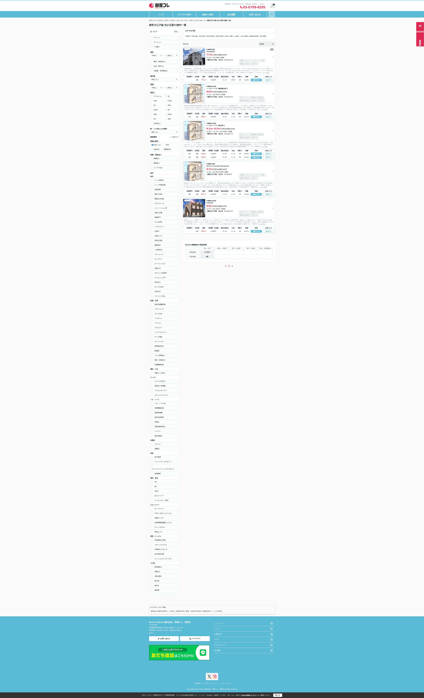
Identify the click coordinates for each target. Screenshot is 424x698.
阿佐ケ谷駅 (229, 36)
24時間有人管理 (160, 540)
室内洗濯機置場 (160, 304)
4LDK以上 (157, 123)
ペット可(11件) (217, 611)
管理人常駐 (158, 240)
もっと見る (266, 72)
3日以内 (156, 149)
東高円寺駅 (210, 36)
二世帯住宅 (158, 250)
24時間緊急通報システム (163, 522)
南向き (157, 585)
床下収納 (158, 457)
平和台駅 (194, 36)
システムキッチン (161, 390)
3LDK (170, 114)
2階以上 (157, 571)
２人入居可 (158, 222)
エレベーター (159, 341)
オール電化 (158, 337)
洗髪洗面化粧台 (160, 426)
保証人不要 (158, 213)
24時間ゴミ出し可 (161, 549)
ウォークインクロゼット (163, 462)
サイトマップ (226, 683)
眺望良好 (158, 245)
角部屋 (157, 590)
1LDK (170, 101)
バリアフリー (159, 226)
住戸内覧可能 (159, 554)
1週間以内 (167, 149)
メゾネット (158, 318)
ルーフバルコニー (161, 332)
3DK (155, 114)
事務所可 (158, 217)
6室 (207, 256)
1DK (155, 101)
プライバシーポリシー (211, 683)
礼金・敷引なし (159, 66)
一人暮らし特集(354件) (176, 611)
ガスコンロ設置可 (161, 273)
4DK (169, 119)
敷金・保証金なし (160, 61)
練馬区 (210, 49)
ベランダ (158, 323)
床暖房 (157, 449)
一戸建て (157, 47)
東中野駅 (263, 36)
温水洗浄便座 (159, 417)
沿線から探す (208, 14)
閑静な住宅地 (159, 199)
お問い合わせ (255, 14)
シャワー (158, 431)
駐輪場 (157, 351)
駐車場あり (158, 567)
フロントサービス (161, 545)
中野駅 (187, 36)
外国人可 (158, 268)
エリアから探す (184, 14)
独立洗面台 (158, 436)
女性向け (158, 291)
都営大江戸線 (212, 60)
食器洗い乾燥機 (160, 386)
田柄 (213, 164)
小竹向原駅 (244, 36)
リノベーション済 (161, 208)
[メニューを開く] (272, 14)
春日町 (214, 86)
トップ (161, 14)
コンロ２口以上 (160, 381)
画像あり (157, 158)
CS (156, 482)
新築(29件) (206, 611)
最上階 (157, 581)
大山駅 (236, 36)
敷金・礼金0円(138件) (193, 611)
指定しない (157, 145)
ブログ (216, 639)
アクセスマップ (219, 645)
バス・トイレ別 (160, 403)
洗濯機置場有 (159, 364)
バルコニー (158, 327)
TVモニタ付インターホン (163, 513)
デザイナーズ (159, 203)
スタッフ (217, 629)
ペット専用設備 (160, 185)
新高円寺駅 (219, 36)
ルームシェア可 (160, 277)
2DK (169, 105)
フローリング (159, 309)
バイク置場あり (160, 355)
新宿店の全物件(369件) (159, 611)
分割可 (157, 231)
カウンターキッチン (161, 395)
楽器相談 (158, 189)
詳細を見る (256, 80)
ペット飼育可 (159, 180)
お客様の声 (218, 634)
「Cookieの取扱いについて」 (249, 695)
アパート (157, 37)
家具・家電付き (160, 360)
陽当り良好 (158, 194)
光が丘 (220, 60)
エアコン (158, 444)
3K (169, 110)
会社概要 (231, 14)
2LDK (156, 110)
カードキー (158, 259)
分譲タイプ (158, 236)
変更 (175, 31)
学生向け (158, 282)
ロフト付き (158, 314)
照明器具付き (159, 346)
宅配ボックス (159, 518)
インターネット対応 (161, 500)
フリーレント (159, 254)
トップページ (218, 623)
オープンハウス (160, 264)
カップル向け (159, 287)
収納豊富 (158, 473)
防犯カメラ (158, 532)
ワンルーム (157, 96)
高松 (213, 49)
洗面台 (157, 422)
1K (169, 96)
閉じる (277, 695)
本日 (167, 145)
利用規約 (198, 683)
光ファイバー (159, 496)
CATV (157, 491)
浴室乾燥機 (158, 413)
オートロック (159, 509)
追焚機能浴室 (159, 408)
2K (155, 105)
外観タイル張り (160, 373)
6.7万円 (207, 252)
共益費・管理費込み (161, 71)
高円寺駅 (202, 36)
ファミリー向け (160, 296)
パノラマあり (158, 168)
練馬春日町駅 (254, 36)
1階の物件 (158, 576)
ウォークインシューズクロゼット (163, 469)
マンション (157, 42)
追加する (268, 80)
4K (155, 119)
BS (156, 486)
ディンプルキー (160, 527)
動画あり (157, 163)
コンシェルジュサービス (163, 559)
